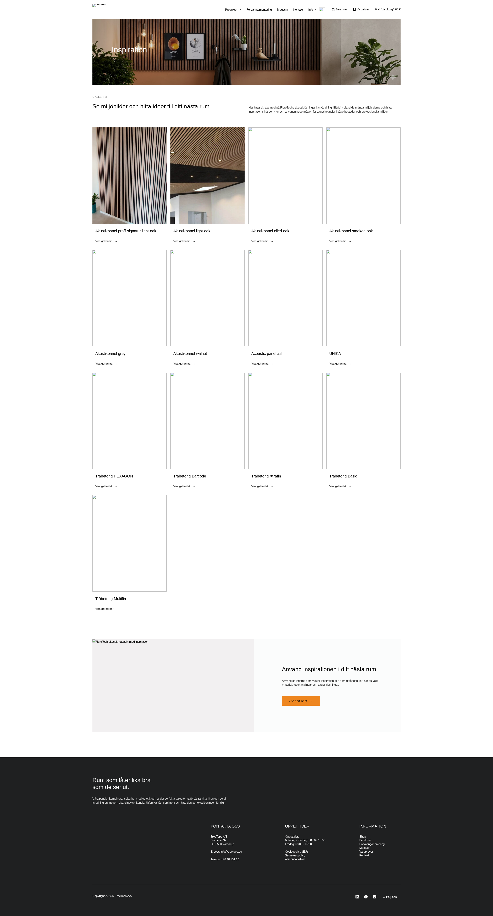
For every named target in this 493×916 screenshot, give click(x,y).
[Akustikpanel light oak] (207, 186)
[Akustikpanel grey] (129, 309)
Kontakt (298, 9)
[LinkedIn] (356, 897)
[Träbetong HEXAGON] (129, 432)
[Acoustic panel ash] (285, 309)
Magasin (282, 9)
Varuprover (366, 851)
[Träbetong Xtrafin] (285, 432)
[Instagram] (373, 897)
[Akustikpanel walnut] (207, 309)
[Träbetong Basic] (363, 432)
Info (310, 9)
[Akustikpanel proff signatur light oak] (129, 186)
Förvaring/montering (259, 9)
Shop (362, 836)
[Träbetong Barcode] (207, 432)
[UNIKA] (363, 309)
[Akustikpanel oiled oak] (285, 186)
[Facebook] (365, 897)
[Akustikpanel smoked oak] (363, 186)
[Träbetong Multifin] (129, 554)
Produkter (231, 9)
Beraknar (365, 840)
